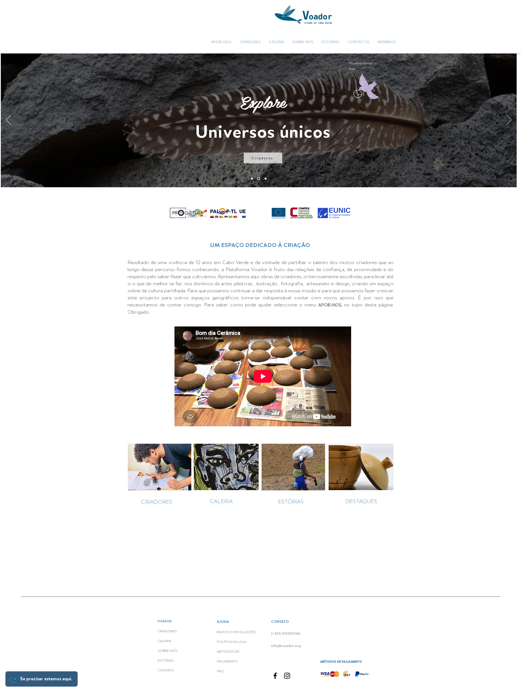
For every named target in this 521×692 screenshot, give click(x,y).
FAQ (220, 671)
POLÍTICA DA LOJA (232, 642)
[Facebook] (275, 676)
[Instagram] (287, 676)
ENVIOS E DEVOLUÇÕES (236, 632)
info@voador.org (286, 646)
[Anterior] (8, 120)
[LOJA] (252, 179)
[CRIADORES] (258, 179)
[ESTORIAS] (264, 178)
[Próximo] (509, 120)
